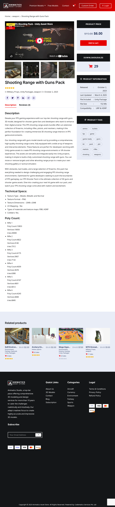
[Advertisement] (25, 474)
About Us (50, 389)
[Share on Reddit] (28, 98)
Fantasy (7, 351)
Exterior (61, 351)
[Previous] (9, 39)
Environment (9, 349)
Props (16, 92)
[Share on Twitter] (12, 98)
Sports (39, 349)
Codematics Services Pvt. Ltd (85, 505)
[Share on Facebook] (7, 98)
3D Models (50, 392)
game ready (87, 139)
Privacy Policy (95, 392)
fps (84, 134)
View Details (17, 336)
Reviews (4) (24, 105)
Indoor (34, 349)
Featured (14, 351)
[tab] (10, 105)
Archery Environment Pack (43, 347)
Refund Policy (95, 396)
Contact (49, 396)
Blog (48, 399)
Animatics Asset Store (41, 505)
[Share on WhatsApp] (33, 98)
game (92, 134)
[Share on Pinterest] (17, 98)
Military (10, 92)
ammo (85, 129)
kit (83, 144)
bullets (94, 129)
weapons (97, 154)
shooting (86, 154)
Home (7, 16)
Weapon (70, 406)
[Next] (72, 39)
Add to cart (93, 43)
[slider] (29, 57)
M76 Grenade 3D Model (96, 347)
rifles (95, 149)
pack (91, 144)
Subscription (51, 402)
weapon (15, 16)
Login (106, 5)
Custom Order (88, 5)
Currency (71, 392)
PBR (99, 144)
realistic (86, 149)
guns (98, 139)
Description (10, 105)
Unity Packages (26, 92)
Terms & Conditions (97, 389)
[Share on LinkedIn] (23, 98)
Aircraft (70, 389)
